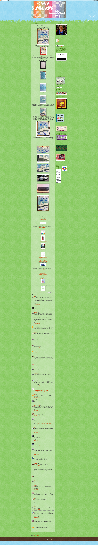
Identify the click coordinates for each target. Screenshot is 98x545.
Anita (34, 467)
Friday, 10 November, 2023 (37, 392)
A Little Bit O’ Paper (41, 375)
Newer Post (33, 533)
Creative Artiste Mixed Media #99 (43, 224)
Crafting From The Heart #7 (43, 273)
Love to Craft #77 (43, 272)
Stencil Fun (35, 424)
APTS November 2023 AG (43, 259)
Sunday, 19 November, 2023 (37, 504)
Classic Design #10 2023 (43, 260)
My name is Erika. (36, 312)
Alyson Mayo (35, 480)
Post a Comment (35, 530)
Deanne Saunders (36, 373)
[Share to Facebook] (50, 292)
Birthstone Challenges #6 (43, 221)
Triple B (46, 424)
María (34, 338)
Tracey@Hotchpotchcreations (37, 511)
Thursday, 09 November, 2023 (37, 304)
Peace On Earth (50, 423)
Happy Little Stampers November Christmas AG (43, 229)
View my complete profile (62, 40)
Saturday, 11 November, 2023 (37, 440)
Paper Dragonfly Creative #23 (43, 278)
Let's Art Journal (36, 412)
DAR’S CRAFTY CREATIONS (37, 422)
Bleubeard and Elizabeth (37, 456)
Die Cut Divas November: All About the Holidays (43, 270)
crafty (34, 526)
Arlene (34, 427)
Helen (34, 498)
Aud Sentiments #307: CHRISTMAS (43, 274)
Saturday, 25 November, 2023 (37, 517)
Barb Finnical (35, 519)
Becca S (35, 379)
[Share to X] (49, 292)
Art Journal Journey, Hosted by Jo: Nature (43, 220)
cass (34, 506)
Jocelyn (35, 306)
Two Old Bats (43, 424)
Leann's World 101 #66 (43, 219)
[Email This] (48, 292)
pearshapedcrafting (36, 368)
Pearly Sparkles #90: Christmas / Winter (43, 258)
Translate (61, 46)
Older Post (53, 533)
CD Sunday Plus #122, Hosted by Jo (43, 227)
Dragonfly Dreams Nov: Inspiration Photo (43, 261)
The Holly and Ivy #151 (43, 249)
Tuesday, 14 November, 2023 (37, 472)
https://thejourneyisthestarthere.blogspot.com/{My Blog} (40, 391)
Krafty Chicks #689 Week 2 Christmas (43, 257)
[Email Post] (46, 292)
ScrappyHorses (35, 325)
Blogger (52, 539)
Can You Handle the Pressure (40, 423)
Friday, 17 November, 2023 (37, 489)
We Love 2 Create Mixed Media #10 (43, 266)
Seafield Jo (35, 434)
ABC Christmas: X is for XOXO (43, 241)
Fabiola (35, 394)
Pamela (35, 399)
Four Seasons (47, 423)
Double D (44, 423)
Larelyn (35, 485)
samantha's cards (36, 463)
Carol (34, 296)
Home (33, 18)
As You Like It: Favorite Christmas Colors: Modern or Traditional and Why (43, 276)
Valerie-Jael (35, 332)
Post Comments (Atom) (36, 535)
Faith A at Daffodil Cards (37, 405)
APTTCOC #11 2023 (43, 269)
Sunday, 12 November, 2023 (37, 465)
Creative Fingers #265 (43, 275)
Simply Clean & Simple (39, 424)
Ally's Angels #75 (43, 271)
